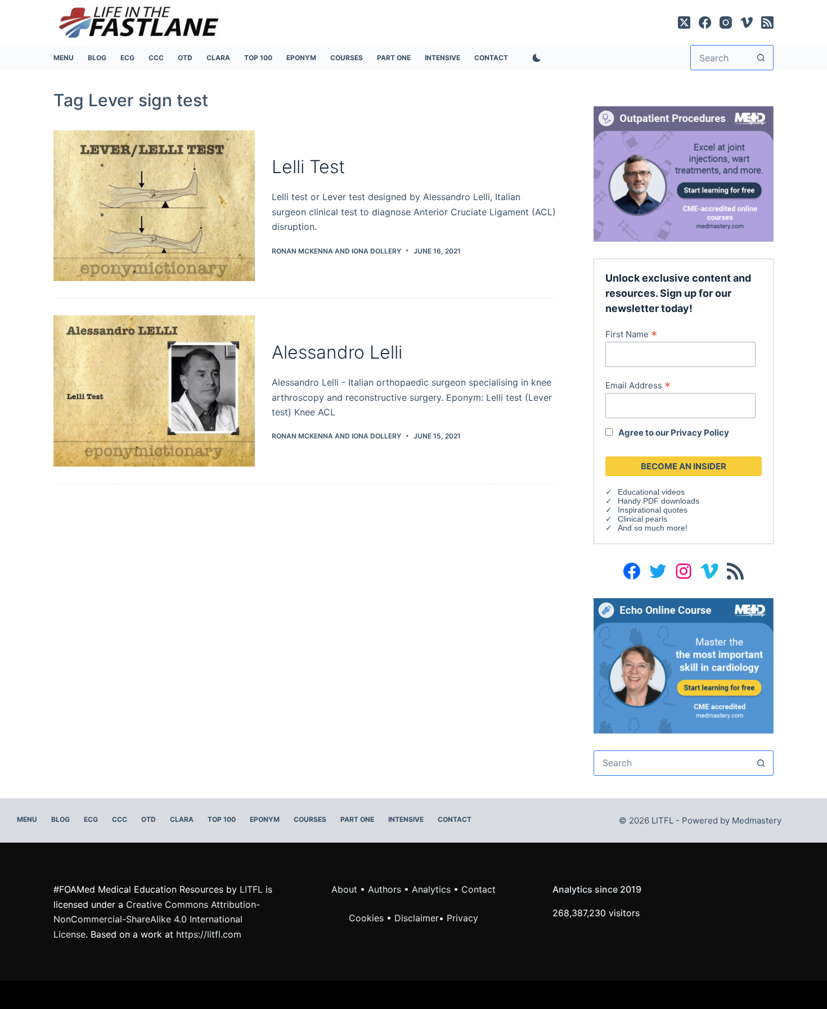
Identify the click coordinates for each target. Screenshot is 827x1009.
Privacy (462, 918)
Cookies (367, 918)
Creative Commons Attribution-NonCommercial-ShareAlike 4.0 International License (156, 919)
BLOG (97, 57)
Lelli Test (308, 167)
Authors (384, 889)
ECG (127, 57)
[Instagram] (726, 22)
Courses (346, 57)
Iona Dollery (376, 251)
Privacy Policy (700, 432)
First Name (631, 334)
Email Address (638, 385)
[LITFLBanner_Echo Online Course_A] (684, 665)
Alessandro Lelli (337, 352)
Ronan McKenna (302, 251)
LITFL (251, 889)
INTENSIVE (442, 57)
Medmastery (756, 820)
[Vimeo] (746, 22)
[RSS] (767, 22)
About (344, 889)
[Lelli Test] (154, 206)
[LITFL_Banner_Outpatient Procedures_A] (684, 173)
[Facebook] (705, 22)
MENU (63, 57)
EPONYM (301, 57)
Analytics (431, 889)
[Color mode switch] (534, 58)
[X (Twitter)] (684, 22)
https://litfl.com (208, 934)
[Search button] (761, 58)
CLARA (218, 57)
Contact (491, 57)
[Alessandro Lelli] (154, 391)
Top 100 (258, 57)
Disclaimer (416, 918)
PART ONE (394, 57)
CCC (156, 57)
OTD (185, 57)
